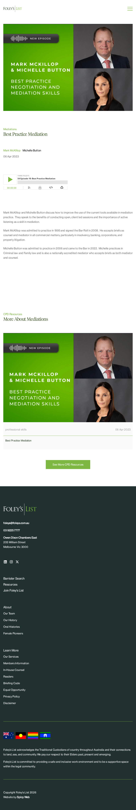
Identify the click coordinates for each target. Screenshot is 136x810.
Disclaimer (9, 703)
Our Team (9, 613)
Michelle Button (32, 150)
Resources (10, 584)
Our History (10, 620)
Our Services (11, 656)
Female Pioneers (13, 633)
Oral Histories (11, 626)
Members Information (16, 663)
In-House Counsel (13, 670)
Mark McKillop (12, 150)
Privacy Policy (11, 696)
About (7, 607)
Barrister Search (13, 578)
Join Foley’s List (13, 590)
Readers (8, 676)
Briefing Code (11, 683)
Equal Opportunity (14, 689)
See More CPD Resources (68, 464)
